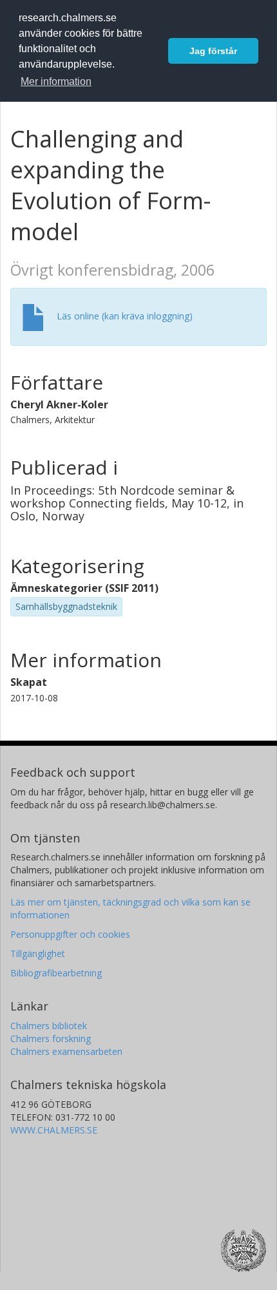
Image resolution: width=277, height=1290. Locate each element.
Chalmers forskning (50, 1038)
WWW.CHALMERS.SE (53, 1130)
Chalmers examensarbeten (66, 1051)
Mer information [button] (56, 81)
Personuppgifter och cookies (70, 934)
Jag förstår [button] (213, 51)
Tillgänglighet (37, 953)
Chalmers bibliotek (48, 1026)
